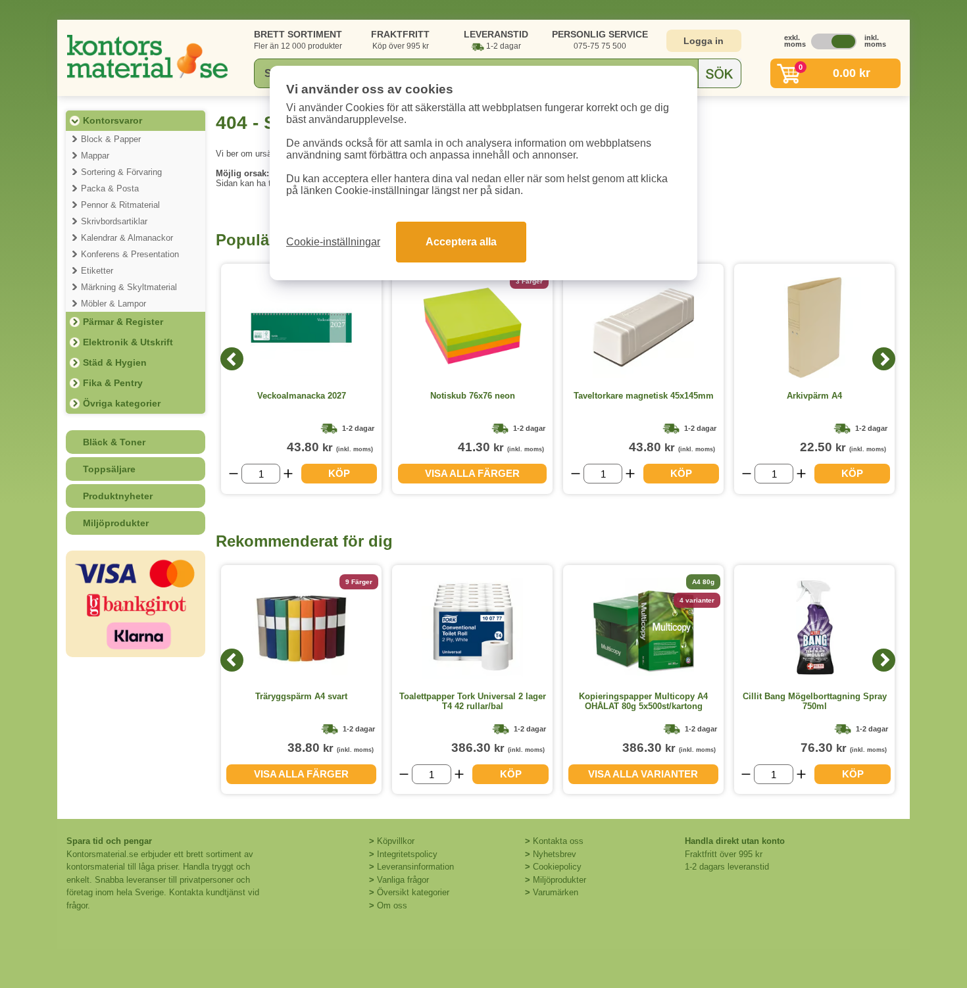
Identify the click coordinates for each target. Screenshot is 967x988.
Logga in (703, 41)
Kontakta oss (558, 841)
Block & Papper (111, 139)
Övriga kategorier (122, 403)
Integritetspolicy (407, 854)
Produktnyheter (118, 496)
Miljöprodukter (116, 523)
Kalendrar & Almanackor (127, 238)
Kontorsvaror (112, 120)
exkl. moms (791, 41)
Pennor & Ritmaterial (120, 205)
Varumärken (555, 892)
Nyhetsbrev (554, 854)
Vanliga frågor (403, 880)
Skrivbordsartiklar (114, 221)
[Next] (883, 358)
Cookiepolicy (557, 867)
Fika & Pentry (113, 383)
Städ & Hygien (115, 362)
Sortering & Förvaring (121, 172)
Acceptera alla (461, 241)
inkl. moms (871, 41)
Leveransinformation (415, 867)
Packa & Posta (110, 188)
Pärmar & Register (123, 321)
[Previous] (231, 358)
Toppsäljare (109, 469)
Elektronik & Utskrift (128, 342)
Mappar (95, 156)
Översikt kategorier (413, 892)
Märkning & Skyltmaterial (129, 287)
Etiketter (97, 271)
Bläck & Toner (114, 442)
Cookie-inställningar (333, 241)
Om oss (392, 905)
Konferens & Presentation (130, 254)
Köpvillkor (395, 841)
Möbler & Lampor (113, 304)
